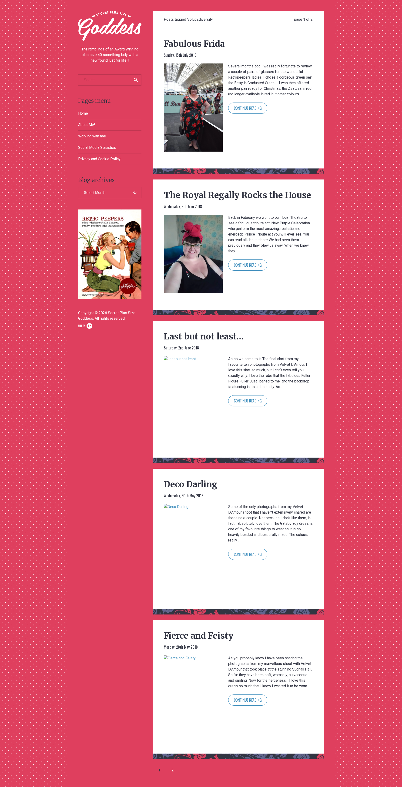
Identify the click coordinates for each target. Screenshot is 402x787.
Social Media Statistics (97, 147)
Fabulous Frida (194, 44)
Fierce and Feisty (198, 636)
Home (83, 113)
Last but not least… (204, 336)
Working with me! (92, 136)
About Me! (86, 125)
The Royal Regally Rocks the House (237, 195)
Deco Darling (190, 484)
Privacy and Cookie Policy (99, 159)
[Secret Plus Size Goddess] (109, 26)
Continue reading (248, 108)
